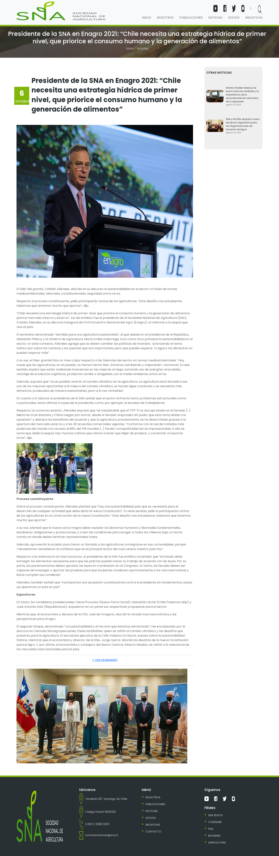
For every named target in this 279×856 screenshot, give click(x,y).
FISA (210, 829)
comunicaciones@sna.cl (101, 835)
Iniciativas (253, 17)
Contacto (153, 831)
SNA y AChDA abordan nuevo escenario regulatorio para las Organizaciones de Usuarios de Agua (243, 124)
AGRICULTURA (217, 842)
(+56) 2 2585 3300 (97, 824)
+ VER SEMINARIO (104, 660)
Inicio (146, 17)
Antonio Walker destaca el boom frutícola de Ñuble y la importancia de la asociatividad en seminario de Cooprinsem (242, 94)
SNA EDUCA (215, 815)
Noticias (215, 17)
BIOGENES (214, 836)
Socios (234, 17)
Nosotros (165, 17)
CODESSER (215, 822)
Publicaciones (191, 17)
